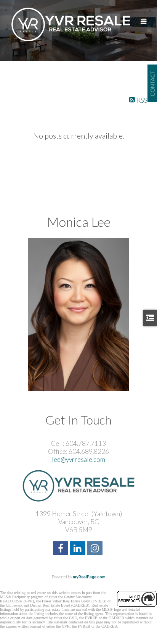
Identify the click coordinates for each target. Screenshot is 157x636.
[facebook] (61, 549)
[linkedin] (78, 549)
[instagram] (95, 549)
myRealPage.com (89, 576)
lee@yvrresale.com (78, 459)
